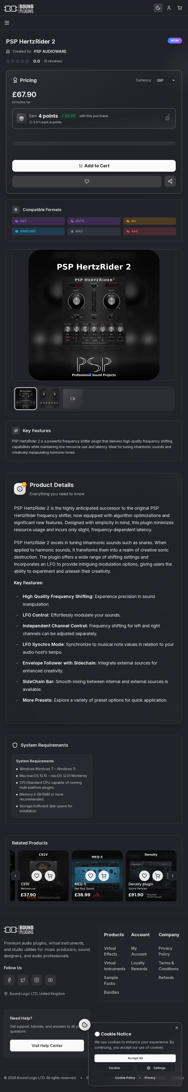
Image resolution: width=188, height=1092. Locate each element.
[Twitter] (23, 980)
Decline (114, 1068)
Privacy (150, 1078)
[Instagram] (36, 980)
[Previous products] (15, 875)
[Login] (168, 7)
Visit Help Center (47, 1045)
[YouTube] (50, 980)
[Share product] (170, 181)
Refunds (166, 977)
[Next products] (172, 875)
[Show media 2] (49, 398)
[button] (90, 374)
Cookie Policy (125, 1078)
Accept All (135, 1058)
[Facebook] (9, 980)
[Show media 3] (72, 398)
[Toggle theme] (158, 7)
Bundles (111, 992)
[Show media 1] (25, 398)
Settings (159, 1068)
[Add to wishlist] (87, 181)
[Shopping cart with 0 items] (179, 7)
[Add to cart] (50, 875)
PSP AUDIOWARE (50, 51)
